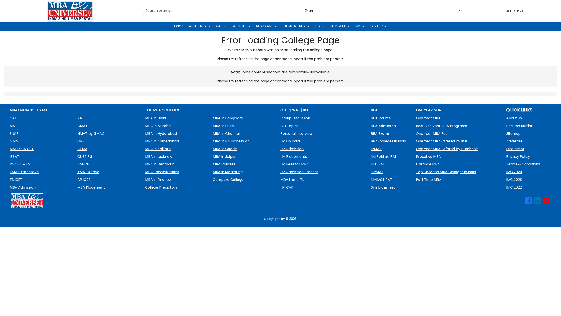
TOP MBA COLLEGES (162, 110)
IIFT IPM (377, 164)
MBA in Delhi (155, 118)
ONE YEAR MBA (428, 110)
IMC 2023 (514, 179)
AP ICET (84, 179)
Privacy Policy (518, 156)
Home (178, 26)
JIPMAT (377, 171)
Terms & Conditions (523, 164)
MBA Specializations (162, 171)
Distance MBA (428, 164)
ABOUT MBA (197, 26)
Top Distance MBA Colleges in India (446, 171)
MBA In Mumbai (158, 125)
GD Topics (289, 125)
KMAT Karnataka (24, 171)
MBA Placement (91, 187)
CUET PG (84, 156)
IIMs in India (290, 141)
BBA (317, 26)
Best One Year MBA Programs (441, 125)
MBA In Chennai (226, 133)
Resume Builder (519, 125)
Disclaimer (515, 148)
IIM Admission (292, 148)
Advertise (514, 141)
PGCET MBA (20, 164)
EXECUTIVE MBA (294, 26)
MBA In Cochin (225, 148)
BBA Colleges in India (388, 141)
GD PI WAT (338, 26)
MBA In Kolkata (158, 148)
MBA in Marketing (228, 171)
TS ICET (16, 179)
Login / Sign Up (514, 11)
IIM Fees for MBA (294, 164)
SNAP (14, 133)
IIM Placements (293, 156)
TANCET (84, 164)
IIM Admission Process (299, 171)
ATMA (82, 148)
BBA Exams (380, 133)
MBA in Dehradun (159, 164)
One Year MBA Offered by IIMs (442, 141)
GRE (80, 141)
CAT (219, 26)
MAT (13, 125)
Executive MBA (428, 156)
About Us (514, 118)
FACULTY (376, 26)
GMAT (15, 141)
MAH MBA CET (22, 148)
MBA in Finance (158, 179)
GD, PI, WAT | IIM (294, 110)
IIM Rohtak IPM (383, 156)
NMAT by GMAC (91, 133)
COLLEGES (239, 26)
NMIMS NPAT (381, 179)
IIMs (357, 26)
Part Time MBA (428, 179)
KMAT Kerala (88, 171)
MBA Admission (23, 187)
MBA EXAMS (264, 26)
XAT (80, 118)
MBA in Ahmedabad (162, 141)
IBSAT (14, 156)
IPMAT (376, 148)
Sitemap (513, 133)
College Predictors (161, 187)
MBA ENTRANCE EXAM (28, 110)
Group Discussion (295, 118)
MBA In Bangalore (228, 118)
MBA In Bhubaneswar (231, 141)
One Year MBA (428, 118)
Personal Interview (296, 133)
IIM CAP (286, 187)
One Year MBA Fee (432, 133)
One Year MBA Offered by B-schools (447, 148)
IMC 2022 (514, 187)
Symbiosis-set (383, 187)
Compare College (228, 179)
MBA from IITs (292, 179)
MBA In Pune (223, 125)
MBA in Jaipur (224, 156)
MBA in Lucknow (158, 156)
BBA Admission (383, 125)
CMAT (82, 125)
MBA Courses (224, 164)
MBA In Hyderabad (161, 133)
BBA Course (381, 118)
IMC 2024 (514, 171)
